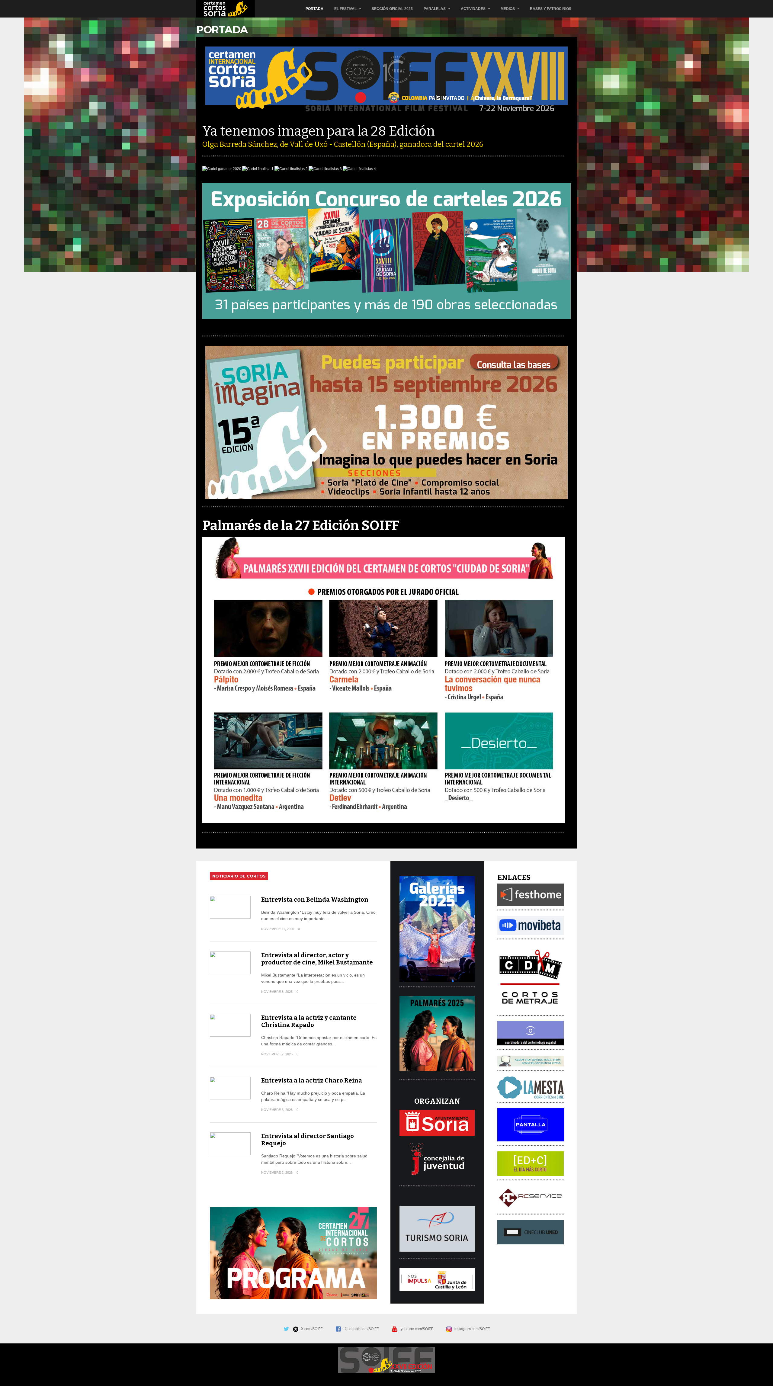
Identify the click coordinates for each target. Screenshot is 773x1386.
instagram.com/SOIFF (471, 1329)
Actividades (473, 9)
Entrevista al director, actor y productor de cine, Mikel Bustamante (317, 958)
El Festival (345, 9)
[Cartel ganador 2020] (221, 169)
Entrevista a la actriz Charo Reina (311, 1080)
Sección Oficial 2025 (392, 9)
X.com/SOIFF (310, 1329)
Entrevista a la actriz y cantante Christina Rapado (309, 1021)
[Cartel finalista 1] (258, 169)
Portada (314, 9)
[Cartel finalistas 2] (291, 169)
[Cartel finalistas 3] (325, 169)
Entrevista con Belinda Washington (314, 899)
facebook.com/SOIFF (362, 1329)
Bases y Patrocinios (550, 9)
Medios (508, 9)
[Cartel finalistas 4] (359, 169)
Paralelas (435, 9)
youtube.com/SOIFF (417, 1329)
